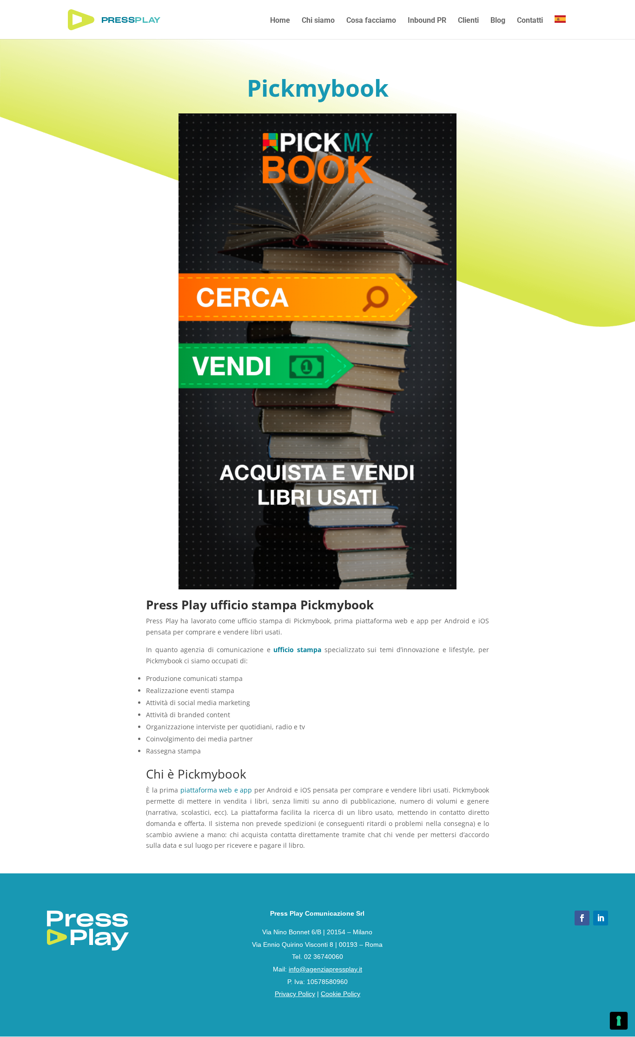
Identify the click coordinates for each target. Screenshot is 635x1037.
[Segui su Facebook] (582, 918)
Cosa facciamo (371, 21)
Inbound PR (427, 21)
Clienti (468, 21)
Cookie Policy (340, 993)
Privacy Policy (295, 993)
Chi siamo (318, 21)
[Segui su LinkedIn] (600, 918)
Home (280, 21)
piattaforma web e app (216, 790)
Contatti (530, 21)
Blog (497, 21)
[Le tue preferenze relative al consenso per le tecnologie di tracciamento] (619, 1021)
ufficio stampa (297, 649)
